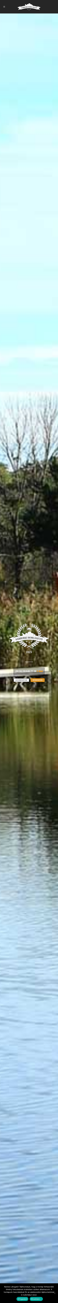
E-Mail (40, 671)
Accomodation (21, 680)
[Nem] (54, 1293)
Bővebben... (36, 1299)
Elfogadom (22, 1299)
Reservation (37, 680)
